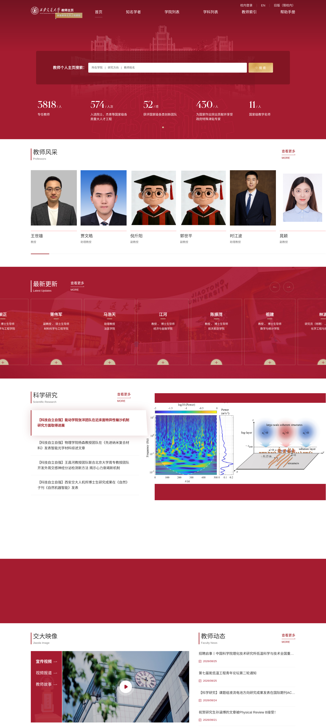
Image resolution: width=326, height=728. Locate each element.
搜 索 (262, 68)
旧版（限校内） (284, 5)
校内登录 (246, 5)
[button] (275, 287)
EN (263, 5)
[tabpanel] (57, 109)
